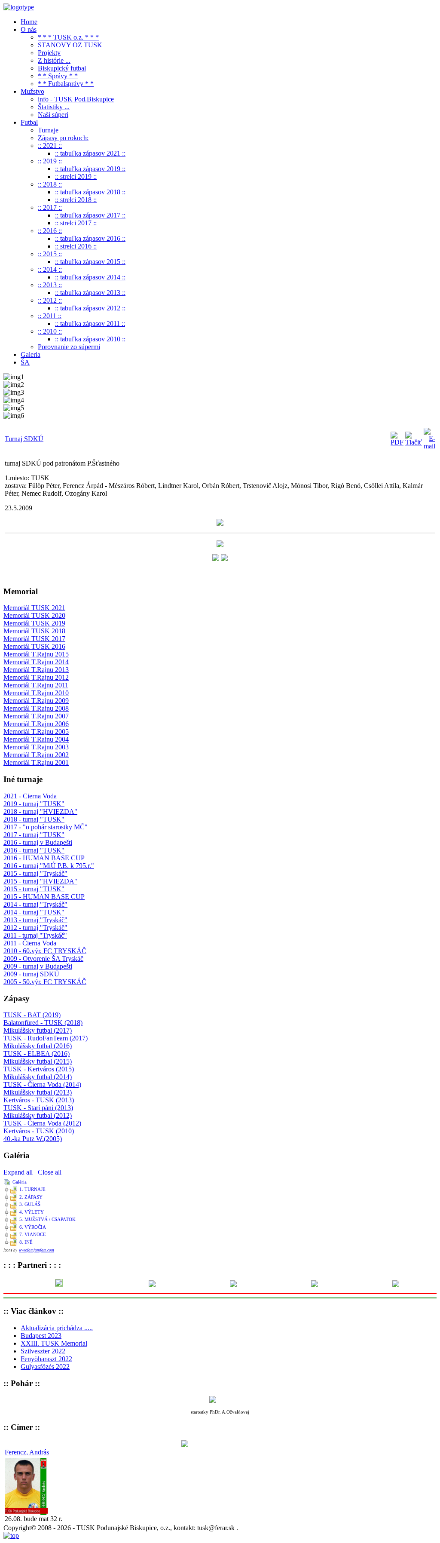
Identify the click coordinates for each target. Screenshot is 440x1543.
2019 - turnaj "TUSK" (33, 803)
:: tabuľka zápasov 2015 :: (90, 261)
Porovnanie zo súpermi (69, 346)
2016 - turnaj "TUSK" (33, 850)
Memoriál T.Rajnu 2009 (36, 700)
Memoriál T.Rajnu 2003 (36, 747)
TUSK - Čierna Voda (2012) (42, 1123)
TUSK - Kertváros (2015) (38, 1069)
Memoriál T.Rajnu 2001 (36, 762)
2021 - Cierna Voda (30, 796)
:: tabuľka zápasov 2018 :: (90, 192)
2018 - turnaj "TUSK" (33, 819)
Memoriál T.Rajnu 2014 (36, 662)
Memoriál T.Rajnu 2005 (36, 731)
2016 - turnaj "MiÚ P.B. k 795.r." (48, 865)
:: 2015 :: (50, 254)
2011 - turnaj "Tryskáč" (35, 935)
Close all (49, 1172)
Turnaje (48, 130)
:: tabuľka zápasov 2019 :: (90, 168)
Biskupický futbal (62, 68)
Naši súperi (53, 114)
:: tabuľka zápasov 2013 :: (90, 292)
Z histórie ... (54, 60)
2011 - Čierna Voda (29, 943)
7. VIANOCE (32, 1234)
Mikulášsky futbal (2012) (37, 1115)
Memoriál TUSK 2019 (34, 623)
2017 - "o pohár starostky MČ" (45, 827)
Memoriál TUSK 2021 (34, 607)
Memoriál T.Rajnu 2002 (36, 754)
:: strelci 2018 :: (76, 199)
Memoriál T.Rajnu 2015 (36, 654)
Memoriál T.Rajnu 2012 (36, 677)
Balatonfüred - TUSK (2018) (42, 1022)
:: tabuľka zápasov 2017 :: (90, 215)
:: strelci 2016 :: (76, 246)
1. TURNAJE (32, 1189)
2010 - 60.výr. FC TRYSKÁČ (44, 950)
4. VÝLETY (31, 1212)
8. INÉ (26, 1242)
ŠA (25, 362)
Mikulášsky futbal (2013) (37, 1092)
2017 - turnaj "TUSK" (33, 834)
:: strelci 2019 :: (76, 176)
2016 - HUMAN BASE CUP (44, 858)
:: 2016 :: (50, 230)
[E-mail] (429, 446)
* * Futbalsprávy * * (66, 83)
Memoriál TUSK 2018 (34, 631)
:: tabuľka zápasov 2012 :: (90, 308)
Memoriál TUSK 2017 (34, 638)
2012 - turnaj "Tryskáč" (35, 927)
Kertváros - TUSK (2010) (38, 1131)
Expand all (19, 1172)
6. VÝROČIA (32, 1227)
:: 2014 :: (50, 269)
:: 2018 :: (50, 184)
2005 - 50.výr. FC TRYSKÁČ (44, 981)
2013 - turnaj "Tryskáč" (35, 919)
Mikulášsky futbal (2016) (37, 1045)
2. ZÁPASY (31, 1196)
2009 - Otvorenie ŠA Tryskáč (43, 958)
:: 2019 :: (50, 161)
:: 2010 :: (50, 331)
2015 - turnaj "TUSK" (33, 889)
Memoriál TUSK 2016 (34, 646)
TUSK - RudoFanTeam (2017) (45, 1038)
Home (29, 21)
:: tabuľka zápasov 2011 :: (90, 323)
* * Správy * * (58, 76)
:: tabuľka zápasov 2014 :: (90, 277)
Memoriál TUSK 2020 (34, 615)
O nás (29, 29)
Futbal (29, 122)
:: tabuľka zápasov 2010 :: (90, 339)
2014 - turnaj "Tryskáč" (35, 904)
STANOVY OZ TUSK (70, 45)
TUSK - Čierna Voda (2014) (42, 1084)
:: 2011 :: (49, 315)
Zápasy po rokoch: (63, 137)
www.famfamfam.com (36, 1250)
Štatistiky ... (54, 106)
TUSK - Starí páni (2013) (38, 1107)
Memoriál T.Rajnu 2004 (36, 739)
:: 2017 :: (50, 207)
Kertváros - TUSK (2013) (38, 1100)
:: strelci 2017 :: (76, 223)
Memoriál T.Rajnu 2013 (36, 669)
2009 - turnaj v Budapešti (37, 966)
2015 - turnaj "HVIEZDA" (40, 881)
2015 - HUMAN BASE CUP (44, 896)
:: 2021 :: (50, 145)
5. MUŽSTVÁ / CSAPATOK (47, 1219)
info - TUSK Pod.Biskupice (76, 99)
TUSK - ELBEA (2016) (36, 1053)
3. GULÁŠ (29, 1204)
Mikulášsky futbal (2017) (37, 1030)
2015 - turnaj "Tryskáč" (35, 873)
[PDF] (397, 442)
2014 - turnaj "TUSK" (33, 912)
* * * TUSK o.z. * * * (68, 37)
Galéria (19, 1181)
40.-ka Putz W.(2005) (32, 1138)
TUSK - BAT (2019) (32, 1014)
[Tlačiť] (413, 442)
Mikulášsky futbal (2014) (37, 1076)
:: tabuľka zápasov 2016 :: (90, 238)
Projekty (49, 52)
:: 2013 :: (50, 284)
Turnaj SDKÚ (24, 438)
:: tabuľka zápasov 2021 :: (90, 153)
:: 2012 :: (50, 300)
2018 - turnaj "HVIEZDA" (40, 811)
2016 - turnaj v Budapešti (37, 842)
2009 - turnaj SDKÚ (31, 974)
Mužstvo (32, 91)
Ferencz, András (27, 1452)
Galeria (30, 354)
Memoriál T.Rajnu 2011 (35, 685)
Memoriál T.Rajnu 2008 (36, 708)
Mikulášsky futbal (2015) (37, 1061)
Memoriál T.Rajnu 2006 (36, 723)
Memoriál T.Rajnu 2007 (36, 716)
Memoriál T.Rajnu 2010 (36, 692)
